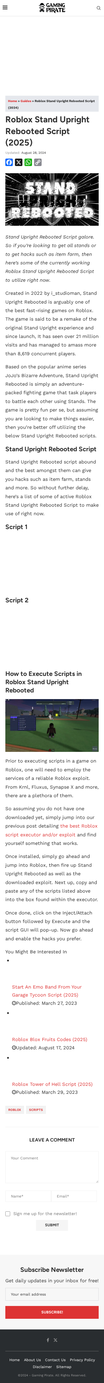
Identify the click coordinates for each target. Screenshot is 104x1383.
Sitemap (63, 1367)
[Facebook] (48, 1340)
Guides (26, 101)
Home (12, 101)
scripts (36, 1110)
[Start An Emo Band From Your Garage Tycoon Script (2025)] (25, 969)
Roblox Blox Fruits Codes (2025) (49, 1039)
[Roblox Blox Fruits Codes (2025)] (25, 1022)
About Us (32, 1360)
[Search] (98, 8)
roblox (14, 1110)
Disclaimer (42, 1367)
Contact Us (55, 1360)
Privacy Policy (82, 1360)
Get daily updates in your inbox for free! (52, 1280)
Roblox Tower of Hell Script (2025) (52, 1084)
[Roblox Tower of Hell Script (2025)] (25, 1067)
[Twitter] (55, 1340)
